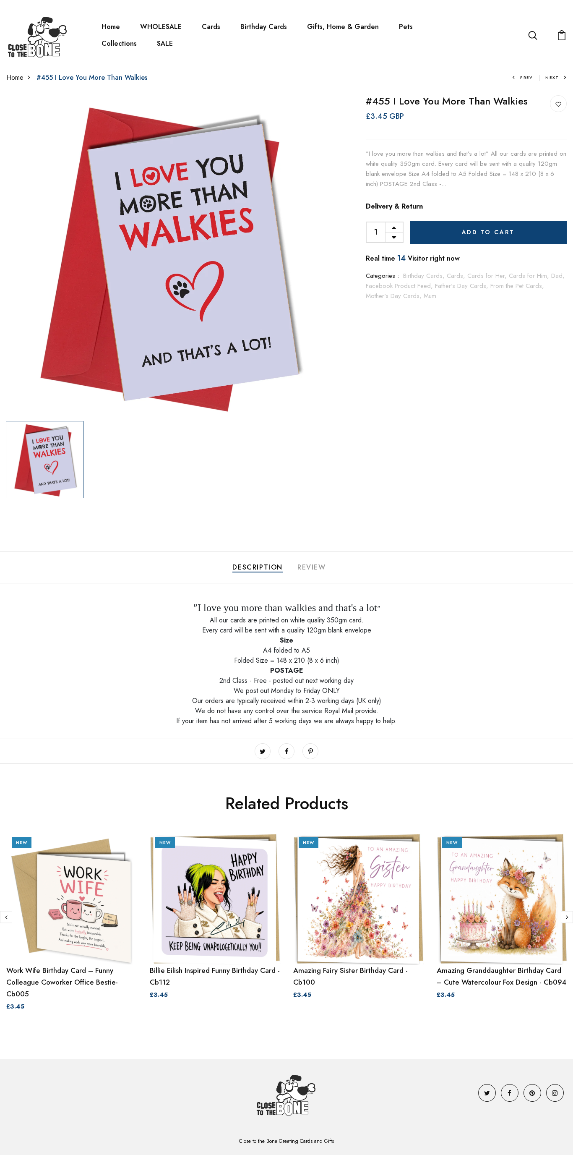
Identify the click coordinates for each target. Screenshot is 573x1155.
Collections (119, 43)
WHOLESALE (161, 26)
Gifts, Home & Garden (343, 26)
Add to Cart (488, 232)
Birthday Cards (263, 26)
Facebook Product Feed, (400, 285)
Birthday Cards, (425, 275)
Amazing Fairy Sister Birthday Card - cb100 (350, 976)
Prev (526, 77)
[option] (167, 256)
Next (552, 77)
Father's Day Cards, (462, 285)
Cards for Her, (488, 275)
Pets (406, 26)
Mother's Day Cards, (395, 296)
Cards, (457, 275)
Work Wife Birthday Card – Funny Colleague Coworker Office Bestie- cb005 (62, 982)
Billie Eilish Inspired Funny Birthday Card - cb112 (215, 976)
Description (257, 567)
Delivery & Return (394, 206)
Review (311, 567)
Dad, (558, 275)
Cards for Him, (530, 275)
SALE (165, 43)
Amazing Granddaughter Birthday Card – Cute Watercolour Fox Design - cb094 (502, 976)
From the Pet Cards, (517, 285)
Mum (430, 296)
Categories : (382, 275)
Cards (211, 26)
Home (111, 26)
